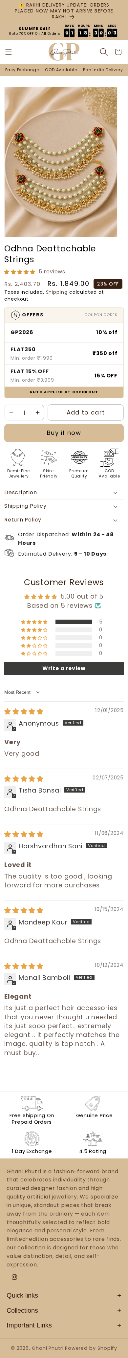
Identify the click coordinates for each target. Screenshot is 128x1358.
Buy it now (64, 433)
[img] (24, 711)
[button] (12, 52)
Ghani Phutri (48, 1348)
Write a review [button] (64, 668)
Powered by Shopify (91, 1348)
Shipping (57, 292)
